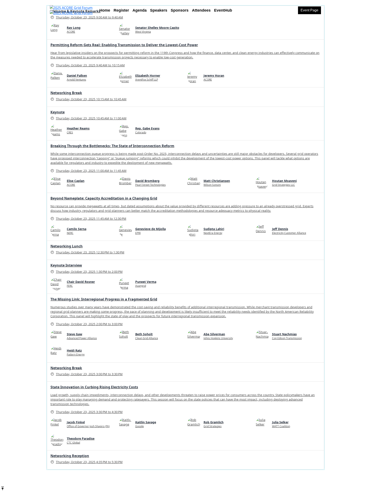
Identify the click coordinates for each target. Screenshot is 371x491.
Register (121, 10)
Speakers (158, 10)
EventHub (223, 10)
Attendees (201, 10)
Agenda (139, 10)
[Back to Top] (2, 488)
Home (104, 10)
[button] (309, 10)
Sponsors (180, 10)
